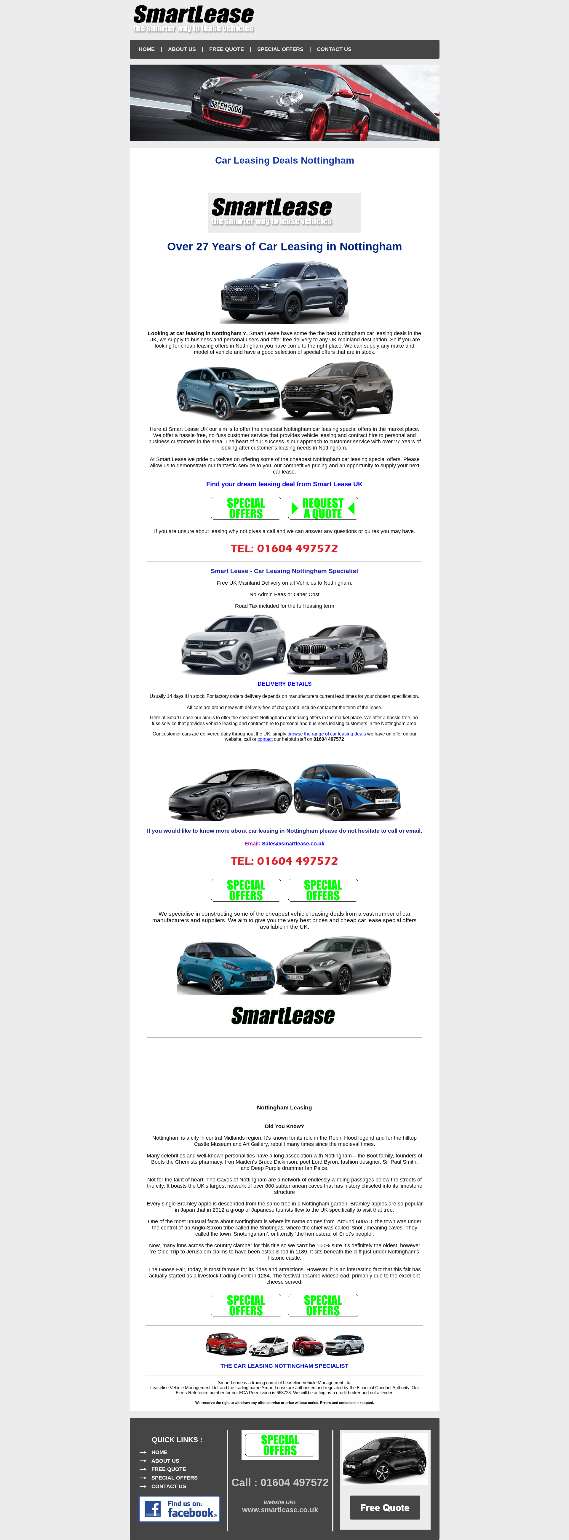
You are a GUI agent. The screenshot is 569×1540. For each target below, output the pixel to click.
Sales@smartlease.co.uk (293, 844)
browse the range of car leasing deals (326, 733)
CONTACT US (334, 49)
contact (265, 739)
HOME (147, 49)
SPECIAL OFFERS (280, 49)
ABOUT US (182, 49)
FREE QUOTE (226, 49)
